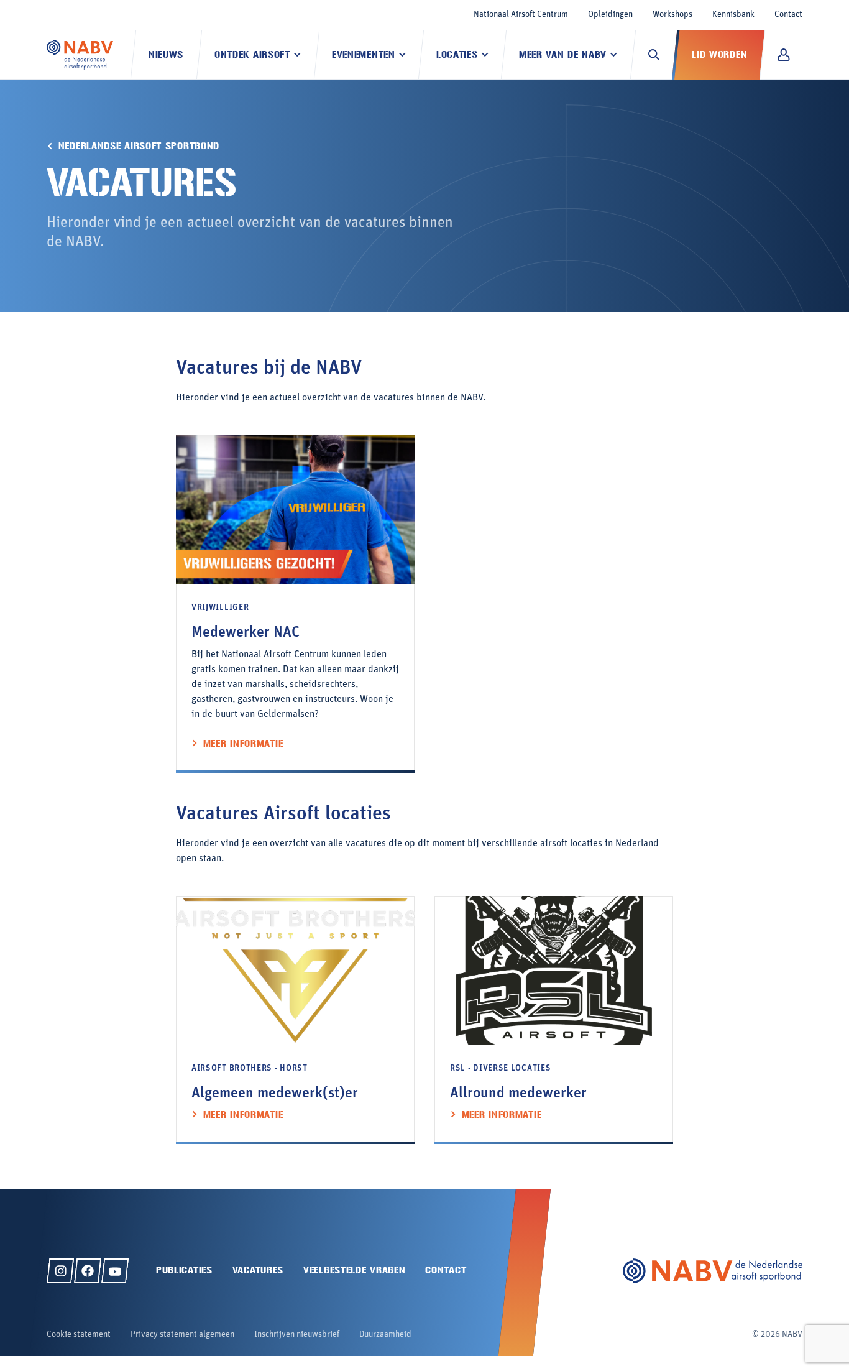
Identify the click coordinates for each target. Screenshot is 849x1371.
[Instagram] (60, 1270)
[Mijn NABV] (783, 54)
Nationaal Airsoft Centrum (521, 14)
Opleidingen (610, 14)
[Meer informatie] (295, 604)
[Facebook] (87, 1270)
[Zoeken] (654, 54)
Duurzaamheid (385, 1334)
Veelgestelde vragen (354, 1270)
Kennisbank (733, 14)
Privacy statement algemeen (182, 1334)
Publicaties (184, 1270)
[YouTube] (115, 1270)
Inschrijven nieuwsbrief (296, 1334)
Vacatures (257, 1270)
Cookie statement (79, 1334)
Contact (788, 14)
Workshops (672, 14)
